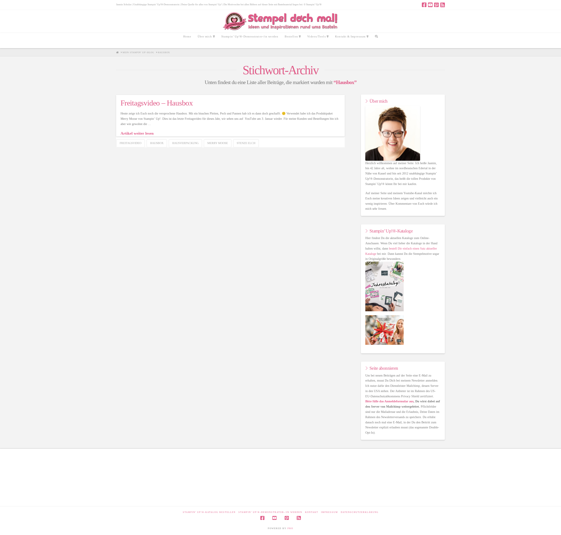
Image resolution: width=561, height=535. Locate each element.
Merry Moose (217, 143)
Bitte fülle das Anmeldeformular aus (389, 401)
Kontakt (311, 512)
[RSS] (442, 4)
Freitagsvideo (130, 143)
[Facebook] (424, 4)
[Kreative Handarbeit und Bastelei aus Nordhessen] (280, 21)
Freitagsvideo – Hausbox (157, 103)
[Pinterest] (436, 4)
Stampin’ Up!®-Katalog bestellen (209, 512)
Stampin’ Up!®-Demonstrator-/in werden (270, 512)
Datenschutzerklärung (359, 512)
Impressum (329, 512)
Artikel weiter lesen (137, 133)
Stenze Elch (246, 143)
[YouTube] (430, 4)
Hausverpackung (185, 143)
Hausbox (156, 143)
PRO (290, 528)
